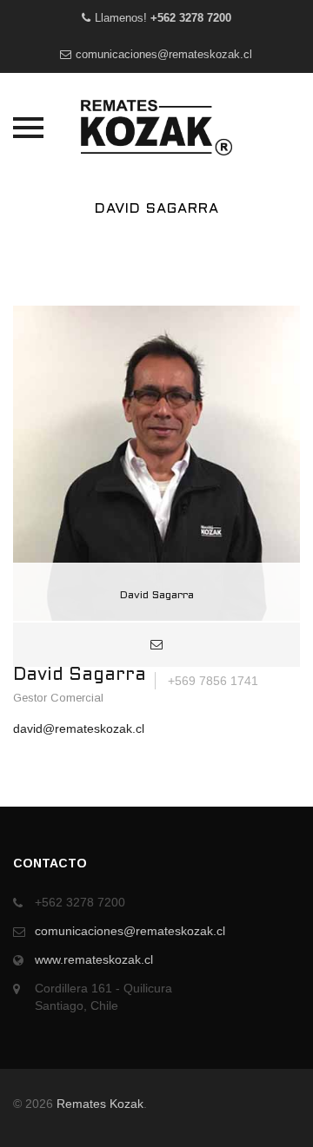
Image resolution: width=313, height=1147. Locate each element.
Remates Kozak (100, 1104)
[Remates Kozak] (156, 127)
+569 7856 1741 (211, 681)
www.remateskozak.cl (94, 959)
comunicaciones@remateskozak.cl (164, 54)
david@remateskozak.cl (78, 728)
